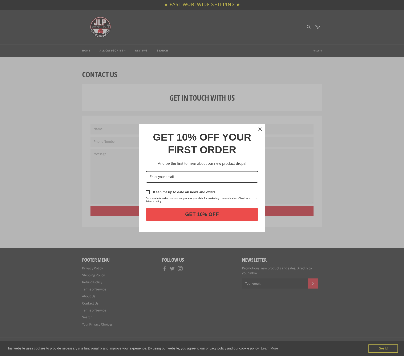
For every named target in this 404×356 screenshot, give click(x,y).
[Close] (260, 129)
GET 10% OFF (202, 214)
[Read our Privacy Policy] (255, 198)
